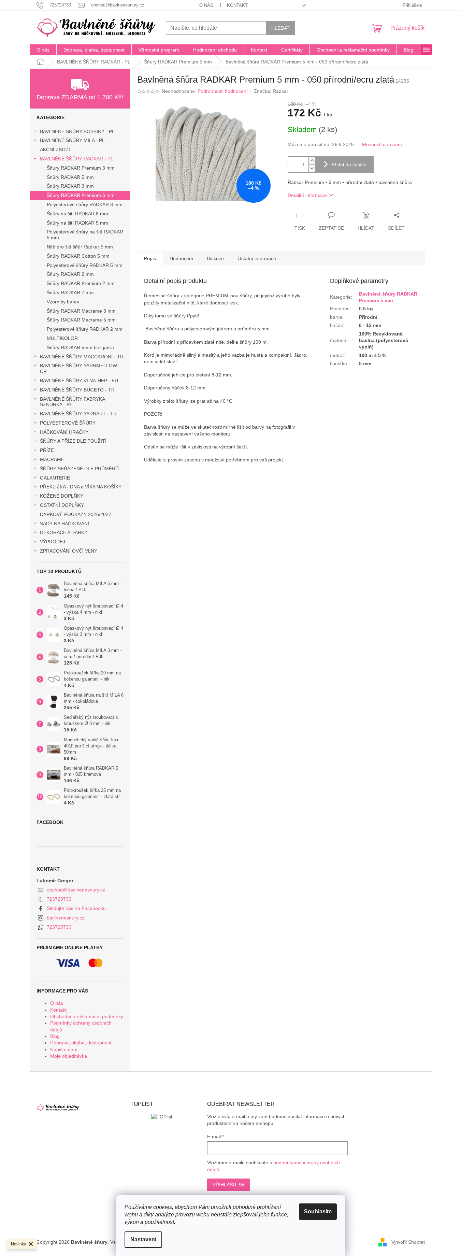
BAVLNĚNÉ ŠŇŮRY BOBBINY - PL (77, 131)
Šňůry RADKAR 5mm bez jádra (80, 347)
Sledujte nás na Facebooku (76, 908)
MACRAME (52, 459)
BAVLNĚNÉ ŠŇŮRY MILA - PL (72, 140)
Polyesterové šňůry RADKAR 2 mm (85, 329)
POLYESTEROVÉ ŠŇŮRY (68, 423)
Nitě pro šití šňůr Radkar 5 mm (80, 246)
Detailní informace (307, 195)
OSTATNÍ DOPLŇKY (62, 505)
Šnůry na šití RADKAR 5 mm (77, 223)
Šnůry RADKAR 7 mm (70, 292)
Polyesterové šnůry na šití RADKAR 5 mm (85, 234)
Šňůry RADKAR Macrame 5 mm (81, 320)
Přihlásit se (229, 1184)
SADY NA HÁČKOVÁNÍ (64, 523)
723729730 (59, 899)
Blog (55, 1036)
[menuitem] (43, 49)
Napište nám (63, 1049)
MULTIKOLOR (62, 338)
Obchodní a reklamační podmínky (86, 1016)
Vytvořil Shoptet (408, 1241)
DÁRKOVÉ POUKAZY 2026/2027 (75, 514)
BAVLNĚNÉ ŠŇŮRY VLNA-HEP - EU (79, 380)
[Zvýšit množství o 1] (311, 161)
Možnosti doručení (382, 144)
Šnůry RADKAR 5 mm (70, 177)
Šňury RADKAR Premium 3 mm (81, 168)
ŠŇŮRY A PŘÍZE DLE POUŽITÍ (73, 441)
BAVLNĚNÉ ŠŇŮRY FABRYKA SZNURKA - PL (72, 402)
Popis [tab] (150, 258)
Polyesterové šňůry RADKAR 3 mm (85, 204)
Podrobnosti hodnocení (223, 91)
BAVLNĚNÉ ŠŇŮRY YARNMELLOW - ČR (80, 368)
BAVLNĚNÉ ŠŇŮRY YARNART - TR (78, 413)
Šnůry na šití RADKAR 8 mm (77, 213)
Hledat (280, 28)
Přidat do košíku (349, 164)
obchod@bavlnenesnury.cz (76, 890)
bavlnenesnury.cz (65, 917)
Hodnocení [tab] (181, 258)
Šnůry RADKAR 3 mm (70, 186)
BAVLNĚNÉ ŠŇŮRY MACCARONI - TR (82, 356)
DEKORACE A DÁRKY (63, 532)
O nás (206, 5)
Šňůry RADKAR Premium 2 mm (81, 283)
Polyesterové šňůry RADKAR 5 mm (85, 265)
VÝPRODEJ (52, 541)
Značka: (271, 91)
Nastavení (143, 1239)
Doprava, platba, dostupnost (80, 1042)
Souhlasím (318, 1211)
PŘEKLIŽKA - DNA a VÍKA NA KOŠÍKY (80, 486)
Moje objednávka (68, 1056)
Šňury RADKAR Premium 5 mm (81, 195)
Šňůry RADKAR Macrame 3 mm (81, 311)
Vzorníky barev (63, 301)
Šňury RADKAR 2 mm (70, 274)
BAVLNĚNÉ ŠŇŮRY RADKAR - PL (76, 158)
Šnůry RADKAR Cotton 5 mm (78, 256)
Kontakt (237, 5)
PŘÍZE (47, 450)
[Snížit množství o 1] (311, 168)
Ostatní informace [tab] (256, 258)
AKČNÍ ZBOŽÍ (55, 149)
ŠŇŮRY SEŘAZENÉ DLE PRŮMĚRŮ (79, 468)
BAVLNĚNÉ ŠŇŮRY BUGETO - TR (77, 389)
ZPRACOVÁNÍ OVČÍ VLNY (68, 551)
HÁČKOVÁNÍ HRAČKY (64, 432)
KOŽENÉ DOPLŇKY (61, 496)
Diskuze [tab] (215, 258)
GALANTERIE (55, 478)
